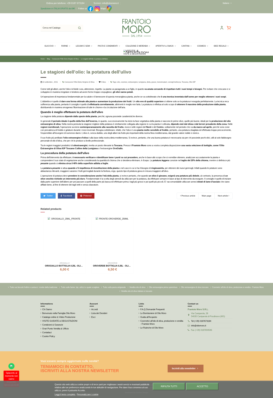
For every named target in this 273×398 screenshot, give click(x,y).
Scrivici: (98, 3)
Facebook (67, 195)
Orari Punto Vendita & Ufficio (55, 328)
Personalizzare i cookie (87, 394)
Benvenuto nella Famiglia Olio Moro (58, 313)
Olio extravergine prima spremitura (163, 287)
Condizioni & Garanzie (52, 324)
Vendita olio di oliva (137, 287)
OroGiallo (118, 148)
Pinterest (87, 195)
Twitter (49, 195)
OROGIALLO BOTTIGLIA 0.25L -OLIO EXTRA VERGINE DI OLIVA (77, 266)
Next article (223, 196)
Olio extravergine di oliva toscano (194, 287)
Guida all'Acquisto (148, 317)
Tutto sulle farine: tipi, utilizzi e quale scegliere (80, 287)
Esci (93, 317)
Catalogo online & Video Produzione (58, 317)
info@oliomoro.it (198, 325)
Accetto (202, 386)
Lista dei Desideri (99, 313)
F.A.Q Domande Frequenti (152, 309)
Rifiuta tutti (169, 386)
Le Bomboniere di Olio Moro (153, 313)
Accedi (94, 309)
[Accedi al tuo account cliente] (221, 27)
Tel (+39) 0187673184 (201, 321)
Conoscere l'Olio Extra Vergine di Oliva (80, 82)
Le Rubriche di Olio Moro (151, 327)
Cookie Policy (48, 336)
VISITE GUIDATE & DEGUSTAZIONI (59, 321)
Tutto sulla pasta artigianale (114, 287)
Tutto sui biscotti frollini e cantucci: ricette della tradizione (33, 287)
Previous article (188, 196)
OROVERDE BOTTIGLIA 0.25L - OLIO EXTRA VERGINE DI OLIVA (125, 266)
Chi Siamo (47, 309)
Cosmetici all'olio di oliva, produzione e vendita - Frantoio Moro (238, 287)
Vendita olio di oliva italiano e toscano (136, 291)
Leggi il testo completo (65, 394)
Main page (206, 196)
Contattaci (47, 332)
